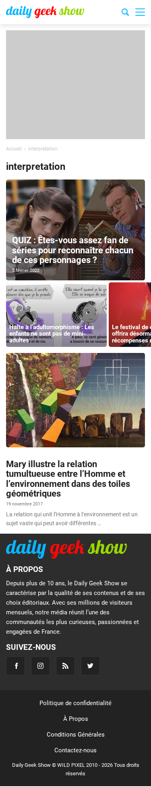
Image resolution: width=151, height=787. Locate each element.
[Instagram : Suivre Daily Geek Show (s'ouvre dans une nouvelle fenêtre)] (40, 665)
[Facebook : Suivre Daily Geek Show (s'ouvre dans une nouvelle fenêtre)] (15, 665)
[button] (140, 12)
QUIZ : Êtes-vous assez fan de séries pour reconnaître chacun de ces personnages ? (72, 250)
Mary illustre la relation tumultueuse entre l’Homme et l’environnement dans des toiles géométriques (68, 479)
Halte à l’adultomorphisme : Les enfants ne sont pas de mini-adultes (51, 334)
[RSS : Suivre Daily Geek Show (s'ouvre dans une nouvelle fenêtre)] (65, 665)
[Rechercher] (125, 13)
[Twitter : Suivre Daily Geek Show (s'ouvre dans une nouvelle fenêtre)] (90, 665)
